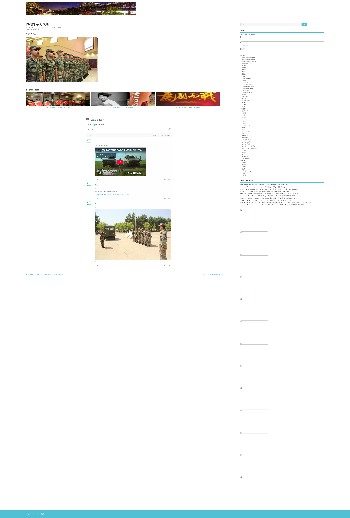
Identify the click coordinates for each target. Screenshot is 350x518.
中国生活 (243, 169)
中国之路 (45, 28)
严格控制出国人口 (246, 136)
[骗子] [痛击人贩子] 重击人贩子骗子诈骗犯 (58, 107)
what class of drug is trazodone (249, 193)
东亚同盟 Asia (245, 113)
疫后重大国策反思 (246, 78)
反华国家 (244, 127)
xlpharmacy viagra (245, 184)
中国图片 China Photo (247, 173)
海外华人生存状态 (246, 156)
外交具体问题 (245, 111)
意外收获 (244, 72)
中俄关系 (244, 121)
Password (243, 40)
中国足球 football (246, 76)
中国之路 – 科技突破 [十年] (248, 82)
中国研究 (243, 74)
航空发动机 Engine (247, 92)
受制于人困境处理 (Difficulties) (249, 61)
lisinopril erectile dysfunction (248, 198)
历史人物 (244, 166)
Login (94, 125)
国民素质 (244, 104)
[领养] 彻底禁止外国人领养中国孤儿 (123, 107)
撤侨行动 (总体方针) (246, 142)
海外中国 (243, 134)
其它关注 (244, 65)
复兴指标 (244, 98)
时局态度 (244, 67)
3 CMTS (53, 28)
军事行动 (243, 129)
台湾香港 (244, 117)
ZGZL (29, 28)
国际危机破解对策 (246, 63)
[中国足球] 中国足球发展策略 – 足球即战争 (188, 107)
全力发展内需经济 (246, 100)
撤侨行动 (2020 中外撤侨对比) (249, 148)
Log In (242, 49)
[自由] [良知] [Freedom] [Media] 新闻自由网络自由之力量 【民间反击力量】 (46, 274)
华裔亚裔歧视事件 (246, 158)
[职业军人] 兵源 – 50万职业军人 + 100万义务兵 (213, 274)
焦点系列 (243, 55)
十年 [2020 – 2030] (247, 84)
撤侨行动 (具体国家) (246, 144)
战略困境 (244, 102)
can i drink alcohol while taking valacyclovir (252, 205)
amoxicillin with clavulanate (248, 196)
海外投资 (244, 154)
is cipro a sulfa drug (246, 187)
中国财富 (244, 175)
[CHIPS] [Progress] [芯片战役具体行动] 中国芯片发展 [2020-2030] (271, 184)
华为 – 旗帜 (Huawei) (248, 88)
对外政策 (243, 109)
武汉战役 (244, 69)
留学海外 (244, 152)
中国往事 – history (246, 171)
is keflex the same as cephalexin (249, 189)
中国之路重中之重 (246, 96)
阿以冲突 (244, 164)
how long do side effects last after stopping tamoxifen (256, 202)
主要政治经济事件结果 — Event (249, 57)
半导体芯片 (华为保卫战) (248, 86)
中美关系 (244, 119)
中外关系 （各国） (246, 125)
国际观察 (243, 160)
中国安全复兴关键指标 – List (249, 59)
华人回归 (244, 150)
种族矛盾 (244, 162)
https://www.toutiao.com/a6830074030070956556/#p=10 (112, 195)
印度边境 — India (246, 131)
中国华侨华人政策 (246, 140)
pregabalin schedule (246, 191)
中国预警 (244, 80)
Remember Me (246, 46)
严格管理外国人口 (246, 138)
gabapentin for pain (246, 200)
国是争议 (244, 106)
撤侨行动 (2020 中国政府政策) (249, 146)
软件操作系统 (246, 90)
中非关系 (244, 123)
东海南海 (244, 115)
